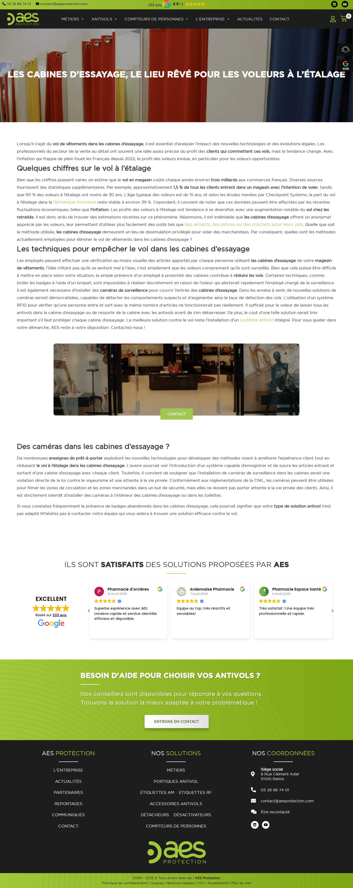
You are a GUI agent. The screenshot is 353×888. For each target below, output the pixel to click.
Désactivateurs (192, 814)
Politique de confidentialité (124, 883)
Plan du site (241, 883)
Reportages (68, 803)
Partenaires (68, 792)
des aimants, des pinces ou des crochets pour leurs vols (244, 224)
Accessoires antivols (176, 803)
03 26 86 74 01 (19, 4)
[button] (155, 5)
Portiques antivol (176, 781)
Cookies (156, 883)
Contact (279, 19)
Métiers (70, 19)
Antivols (101, 19)
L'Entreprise (68, 770)
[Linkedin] (334, 4)
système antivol (257, 320)
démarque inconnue (74, 202)
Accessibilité (218, 883)
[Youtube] (345, 4)
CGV (201, 883)
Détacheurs (155, 814)
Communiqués (68, 814)
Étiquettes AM (157, 792)
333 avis (60, 615)
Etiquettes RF (195, 792)
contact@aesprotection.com (64, 4)
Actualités (249, 19)
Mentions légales (180, 883)
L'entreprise (210, 19)
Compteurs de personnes (154, 19)
